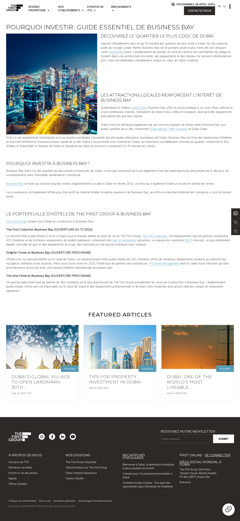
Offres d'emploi (18, 483)
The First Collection (154, 236)
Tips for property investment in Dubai (115, 379)
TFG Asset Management (163, 263)
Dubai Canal (138, 107)
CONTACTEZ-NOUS (199, 10)
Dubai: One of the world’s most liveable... (189, 382)
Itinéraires (185, 482)
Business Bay (15, 183)
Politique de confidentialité (22, 501)
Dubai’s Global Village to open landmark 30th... (40, 382)
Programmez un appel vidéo (195, 4)
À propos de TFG (19, 462)
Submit (224, 438)
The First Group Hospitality (81, 462)
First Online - (205, 455)
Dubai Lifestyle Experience (81, 472)
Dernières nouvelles (20, 467)
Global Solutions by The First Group (86, 467)
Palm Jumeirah (178, 129)
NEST (188, 240)
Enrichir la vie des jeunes (23, 472)
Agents (13, 478)
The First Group (16, 221)
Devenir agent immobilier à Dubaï (95, 501)
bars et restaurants (124, 240)
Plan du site (45, 501)
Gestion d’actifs (74, 478)
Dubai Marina (158, 129)
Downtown (116, 52)
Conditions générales (64, 501)
